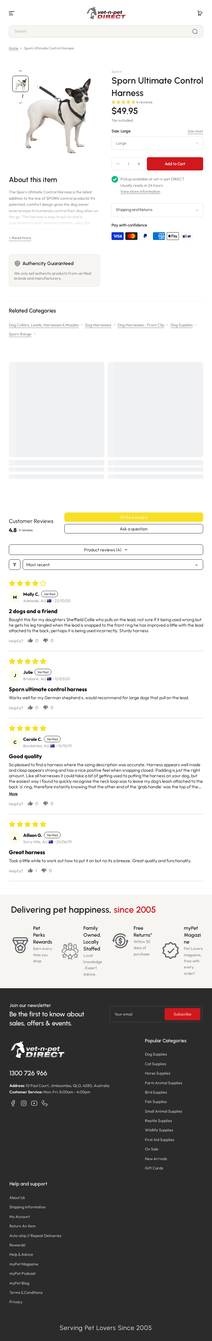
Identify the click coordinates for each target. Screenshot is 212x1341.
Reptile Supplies (158, 1120)
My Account (19, 1216)
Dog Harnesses (98, 324)
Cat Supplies (155, 1063)
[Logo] (106, 13)
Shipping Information (27, 1206)
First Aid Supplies (159, 1139)
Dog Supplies (182, 324)
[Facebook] (13, 1103)
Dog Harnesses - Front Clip (141, 324)
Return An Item (22, 1226)
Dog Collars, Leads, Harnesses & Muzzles (44, 324)
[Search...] (194, 31)
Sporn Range (20, 334)
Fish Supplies (156, 1101)
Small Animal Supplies (163, 1111)
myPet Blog (19, 1283)
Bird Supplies (156, 1092)
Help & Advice (21, 1254)
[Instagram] (23, 1103)
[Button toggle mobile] (12, 13)
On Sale (151, 1149)
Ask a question (134, 528)
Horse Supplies (157, 1073)
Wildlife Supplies (159, 1130)
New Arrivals (156, 1158)
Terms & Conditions (26, 1292)
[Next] (20, 102)
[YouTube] (34, 1103)
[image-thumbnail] (20, 84)
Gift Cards (154, 1168)
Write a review (134, 517)
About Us (17, 1197)
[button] (200, 13)
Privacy (15, 1301)
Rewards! (17, 1245)
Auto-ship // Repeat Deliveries (35, 1235)
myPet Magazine (23, 1264)
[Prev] (20, 70)
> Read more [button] (20, 237)
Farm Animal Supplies (163, 1082)
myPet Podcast (22, 1273)
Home (13, 48)
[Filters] (14, 564)
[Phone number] (44, 1103)
